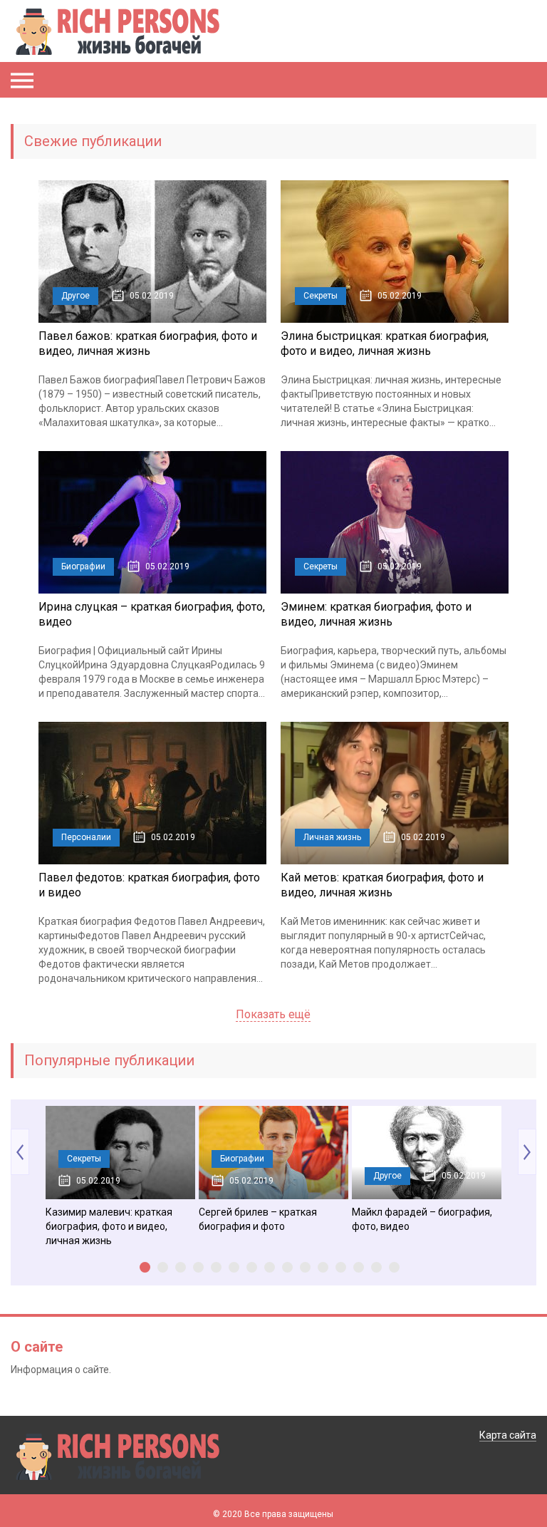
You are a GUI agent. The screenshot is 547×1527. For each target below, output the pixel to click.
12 (340, 1267)
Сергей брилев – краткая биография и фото (258, 1219)
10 (305, 1267)
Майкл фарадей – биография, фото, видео (422, 1219)
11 (323, 1267)
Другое (75, 296)
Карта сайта (507, 1435)
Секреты (320, 296)
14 (376, 1267)
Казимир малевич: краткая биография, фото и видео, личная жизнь (109, 1226)
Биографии (83, 566)
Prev (20, 1152)
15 (394, 1267)
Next (527, 1152)
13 (358, 1267)
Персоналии (86, 837)
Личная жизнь (332, 837)
